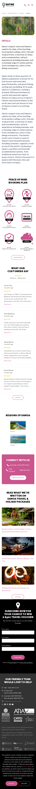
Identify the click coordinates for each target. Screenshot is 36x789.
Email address (6, 645)
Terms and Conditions (26, 662)
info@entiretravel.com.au (13, 701)
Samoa (22, 13)
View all (18, 397)
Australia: (19, 465)
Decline (24, 783)
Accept (11, 783)
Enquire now (19, 477)
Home (4, 13)
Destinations (12, 13)
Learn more (18, 257)
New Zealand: (19, 470)
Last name (5, 637)
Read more (7, 304)
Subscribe (18, 657)
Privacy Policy (27, 766)
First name (5, 629)
